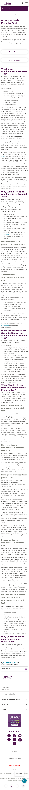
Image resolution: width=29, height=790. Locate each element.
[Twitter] (14, 743)
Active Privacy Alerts (14, 765)
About (4, 709)
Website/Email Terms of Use (14, 755)
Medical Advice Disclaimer (14, 758)
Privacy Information (14, 762)
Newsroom (5, 704)
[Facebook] (9, 736)
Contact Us (14, 751)
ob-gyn (3, 156)
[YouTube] (20, 736)
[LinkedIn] (14, 736)
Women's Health (9, 9)
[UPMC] (6, 3)
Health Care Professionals (11, 699)
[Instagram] (9, 740)
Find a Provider (14, 52)
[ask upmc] (24, 780)
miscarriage (5, 325)
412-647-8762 (5, 687)
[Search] (23, 3)
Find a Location (14, 60)
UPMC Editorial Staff (10, 663)
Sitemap (14, 769)
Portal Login (23, 789)
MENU (26, 1)
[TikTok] (20, 740)
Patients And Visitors (9, 694)
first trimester (8, 234)
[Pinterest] (14, 740)
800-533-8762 (5, 689)
